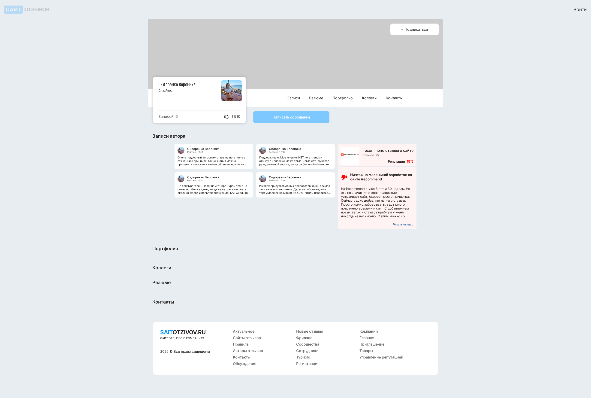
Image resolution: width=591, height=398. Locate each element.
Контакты (394, 98)
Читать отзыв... (403, 224)
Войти (580, 9)
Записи (293, 98)
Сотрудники (307, 350)
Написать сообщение (291, 117)
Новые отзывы (309, 331)
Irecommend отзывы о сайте (387, 150)
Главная (366, 337)
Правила (241, 344)
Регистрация (308, 363)
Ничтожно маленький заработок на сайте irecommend (381, 177)
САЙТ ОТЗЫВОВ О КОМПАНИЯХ (182, 338)
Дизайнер (165, 90)
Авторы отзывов (248, 350)
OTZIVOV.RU (183, 332)
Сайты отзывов (247, 337)
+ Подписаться (414, 29)
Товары (366, 350)
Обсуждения (244, 363)
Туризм (303, 357)
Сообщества (307, 344)
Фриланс (304, 337)
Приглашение (371, 344)
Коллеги (369, 98)
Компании (368, 331)
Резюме (316, 98)
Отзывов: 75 (370, 155)
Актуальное (243, 331)
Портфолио (342, 98)
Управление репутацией (381, 357)
